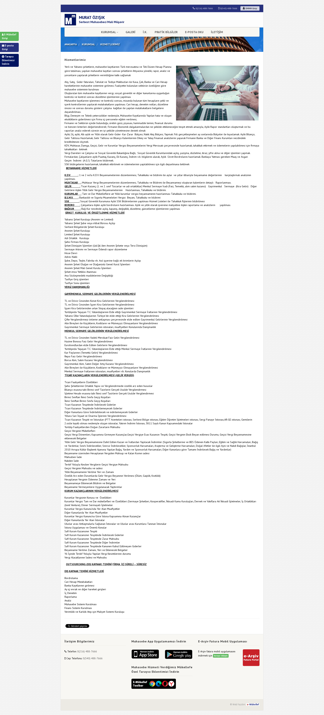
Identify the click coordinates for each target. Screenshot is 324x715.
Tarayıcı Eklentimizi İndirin (8, 60)
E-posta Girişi (8, 47)
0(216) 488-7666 (204, 8)
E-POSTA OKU (194, 32)
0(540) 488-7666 (228, 8)
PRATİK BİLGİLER (166, 32)
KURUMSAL (108, 32)
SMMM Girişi (251, 8)
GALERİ (130, 32)
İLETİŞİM (217, 32)
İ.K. (145, 32)
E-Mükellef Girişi (9, 36)
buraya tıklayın (221, 655)
